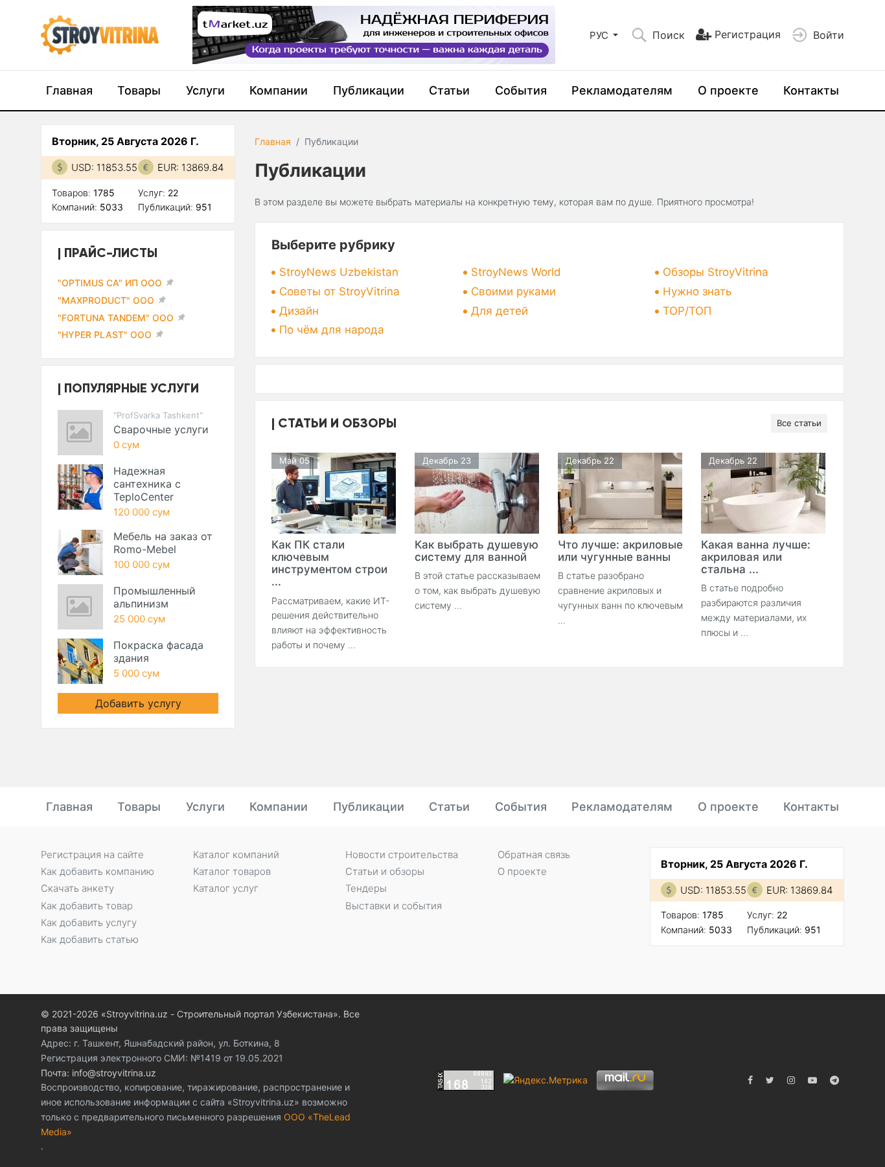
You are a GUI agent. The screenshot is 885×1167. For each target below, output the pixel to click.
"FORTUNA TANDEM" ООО (116, 317)
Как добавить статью (90, 939)
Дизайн (299, 310)
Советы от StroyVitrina (339, 291)
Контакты (811, 90)
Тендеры (366, 888)
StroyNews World (516, 272)
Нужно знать (697, 291)
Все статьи (799, 423)
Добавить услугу (138, 703)
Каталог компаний (236, 854)
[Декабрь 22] (620, 491)
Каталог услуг (226, 888)
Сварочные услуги (161, 429)
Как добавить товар (87, 906)
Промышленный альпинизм (154, 597)
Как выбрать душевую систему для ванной (476, 550)
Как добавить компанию (97, 871)
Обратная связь (534, 854)
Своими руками (513, 291)
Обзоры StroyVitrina (715, 272)
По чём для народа (331, 329)
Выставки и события (393, 906)
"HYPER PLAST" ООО (105, 334)
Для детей (499, 310)
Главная (69, 90)
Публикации (368, 90)
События (521, 90)
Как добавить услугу (89, 922)
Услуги (205, 90)
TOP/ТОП (687, 310)
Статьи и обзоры (384, 871)
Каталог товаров (232, 871)
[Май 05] (333, 491)
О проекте (728, 90)
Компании (278, 90)
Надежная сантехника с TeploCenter (147, 483)
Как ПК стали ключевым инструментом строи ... (329, 563)
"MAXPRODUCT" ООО (106, 300)
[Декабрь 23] (477, 491)
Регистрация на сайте (92, 854)
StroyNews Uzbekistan (338, 272)
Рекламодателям (621, 90)
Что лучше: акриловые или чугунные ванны (620, 550)
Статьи (449, 90)
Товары (139, 90)
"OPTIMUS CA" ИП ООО (110, 282)
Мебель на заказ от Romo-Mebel (163, 543)
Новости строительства (401, 854)
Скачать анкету (77, 888)
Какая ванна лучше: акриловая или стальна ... (755, 557)
